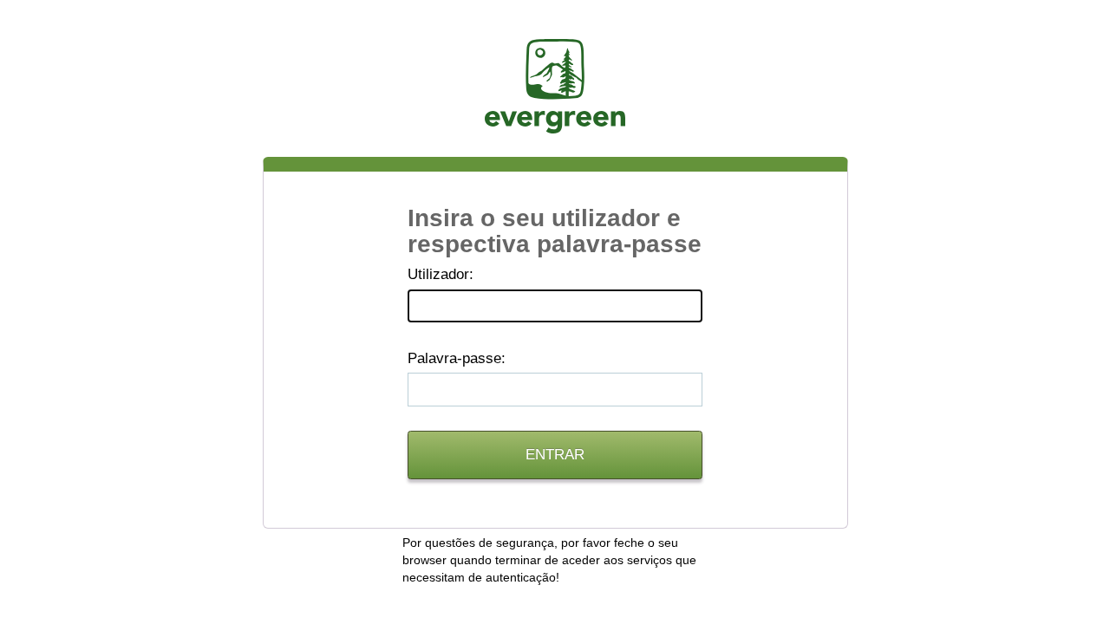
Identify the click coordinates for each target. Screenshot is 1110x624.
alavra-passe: (457, 358)
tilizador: (440, 274)
